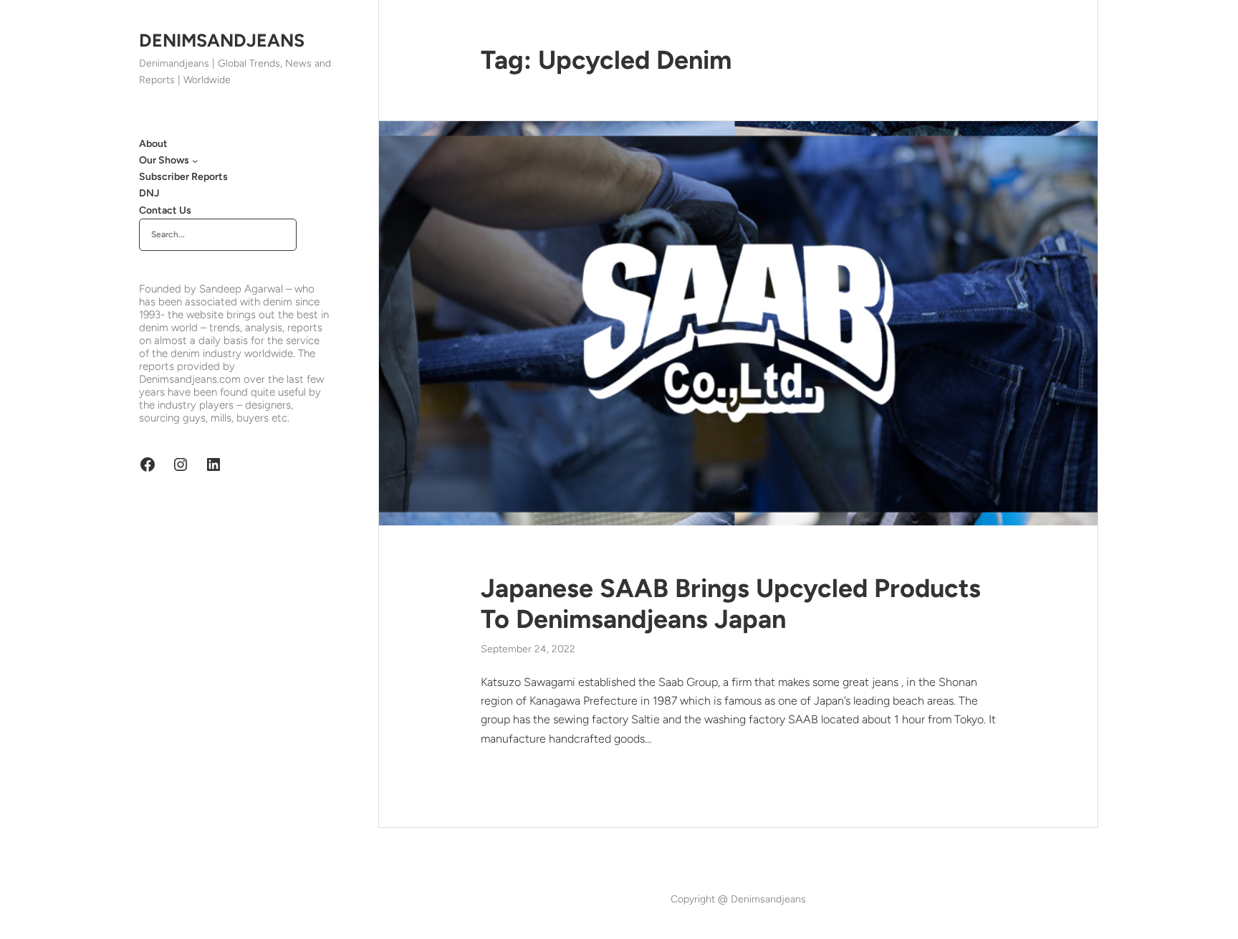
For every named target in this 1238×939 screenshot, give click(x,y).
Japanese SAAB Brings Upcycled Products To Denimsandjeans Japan (731, 603)
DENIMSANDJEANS (221, 40)
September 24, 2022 (528, 649)
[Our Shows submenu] (195, 160)
